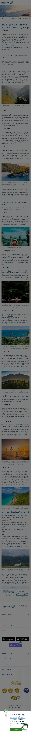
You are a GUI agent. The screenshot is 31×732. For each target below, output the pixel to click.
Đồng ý (16, 729)
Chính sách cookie (15, 723)
